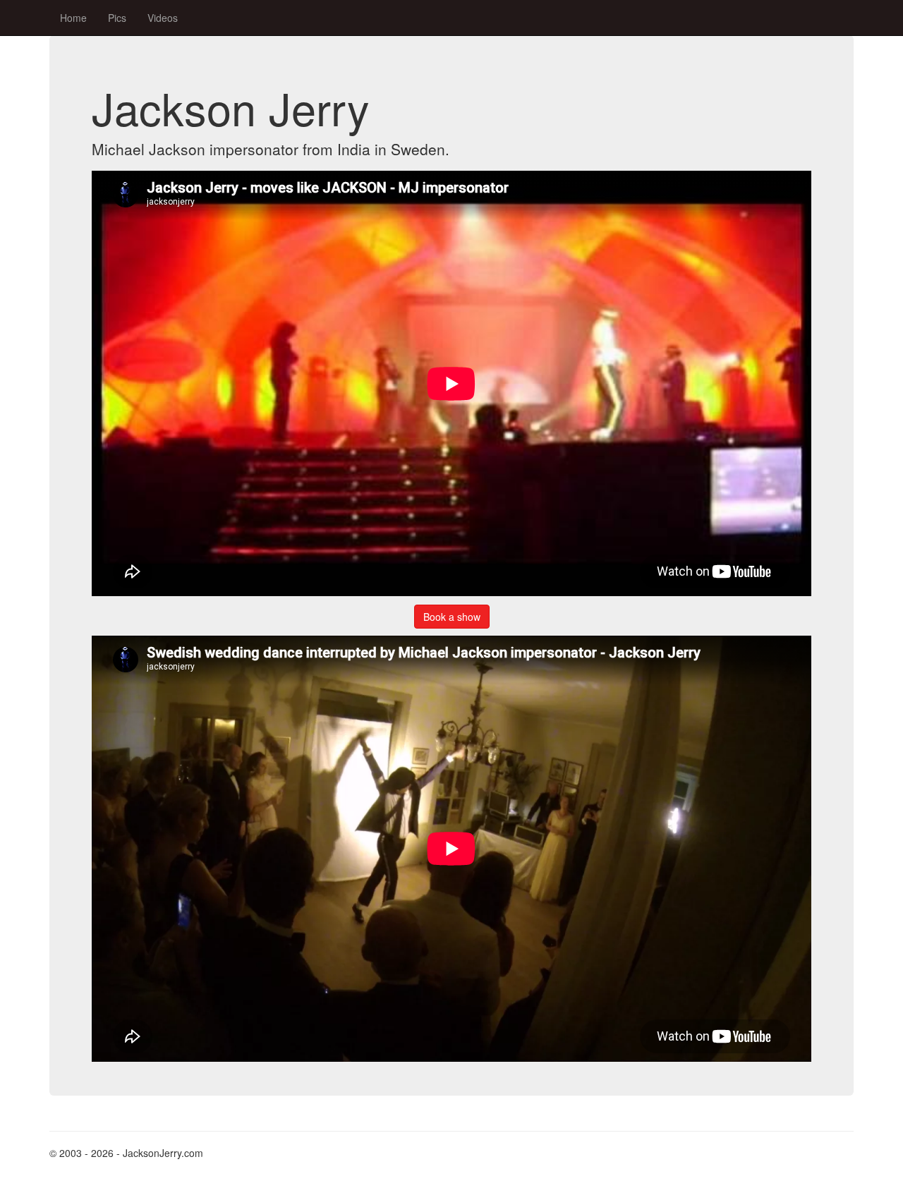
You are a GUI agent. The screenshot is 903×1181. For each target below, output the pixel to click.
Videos (162, 18)
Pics (117, 18)
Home (73, 18)
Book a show (451, 617)
